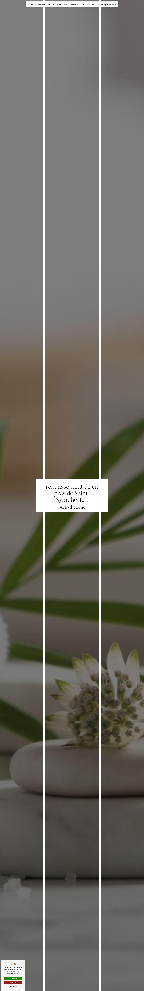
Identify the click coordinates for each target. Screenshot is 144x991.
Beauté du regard (88, 4)
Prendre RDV (112, 4)
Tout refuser (13, 982)
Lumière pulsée (40, 4)
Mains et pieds (75, 4)
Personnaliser (13, 986)
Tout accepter (13, 978)
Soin (65, 4)
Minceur (59, 4)
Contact (100, 4)
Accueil (30, 4)
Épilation (51, 4)
